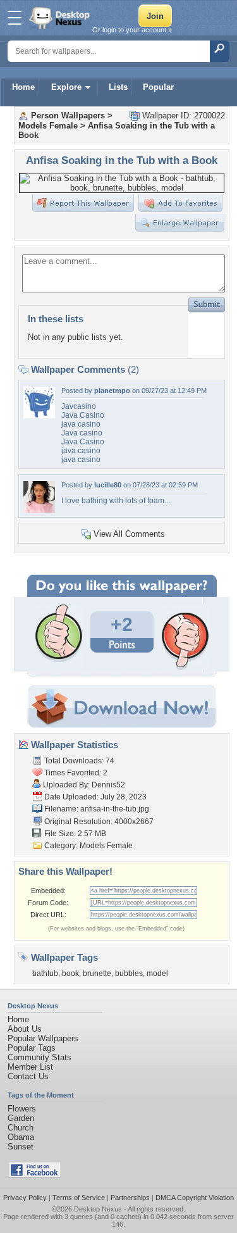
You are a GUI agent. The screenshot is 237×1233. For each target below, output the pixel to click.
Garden (21, 1118)
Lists (118, 87)
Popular (158, 87)
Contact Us (28, 1076)
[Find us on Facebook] (35, 1175)
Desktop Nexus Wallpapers (60, 17)
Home (23, 87)
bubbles (129, 973)
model (157, 973)
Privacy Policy (25, 1197)
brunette (97, 973)
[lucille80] (39, 510)
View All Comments (129, 534)
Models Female (48, 125)
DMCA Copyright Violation (194, 1197)
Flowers (22, 1108)
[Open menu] (15, 17)
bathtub (45, 973)
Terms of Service (78, 1197)
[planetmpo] (39, 415)
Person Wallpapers (68, 115)
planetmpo (112, 390)
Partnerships (130, 1197)
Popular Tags (32, 1048)
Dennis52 (108, 784)
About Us (25, 1029)
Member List (30, 1067)
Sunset (20, 1146)
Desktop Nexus (98, 1209)
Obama (21, 1137)
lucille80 (107, 485)
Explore (66, 87)
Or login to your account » (132, 30)
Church (20, 1127)
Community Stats (39, 1057)
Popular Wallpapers (43, 1038)
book (70, 973)
